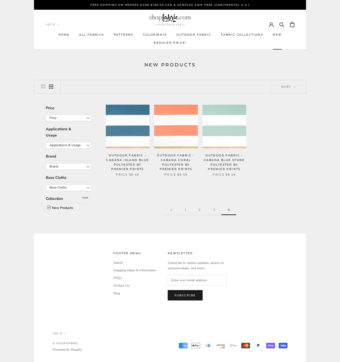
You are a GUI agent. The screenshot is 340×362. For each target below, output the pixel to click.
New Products (62, 208)
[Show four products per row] (51, 86)
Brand (51, 156)
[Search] (281, 24)
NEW (277, 34)
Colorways (155, 34)
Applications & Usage (58, 132)
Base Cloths (56, 177)
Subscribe (185, 295)
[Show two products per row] (43, 86)
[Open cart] (292, 24)
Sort (286, 86)
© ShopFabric (66, 343)
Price (50, 108)
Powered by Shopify (67, 349)
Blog (116, 293)
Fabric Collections (242, 34)
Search (118, 262)
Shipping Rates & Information (134, 270)
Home (64, 34)
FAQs (117, 278)
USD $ (50, 24)
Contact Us (121, 285)
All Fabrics (91, 34)
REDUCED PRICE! (170, 42)
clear (85, 197)
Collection (54, 198)
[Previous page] (171, 210)
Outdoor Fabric (193, 34)
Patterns (123, 34)
